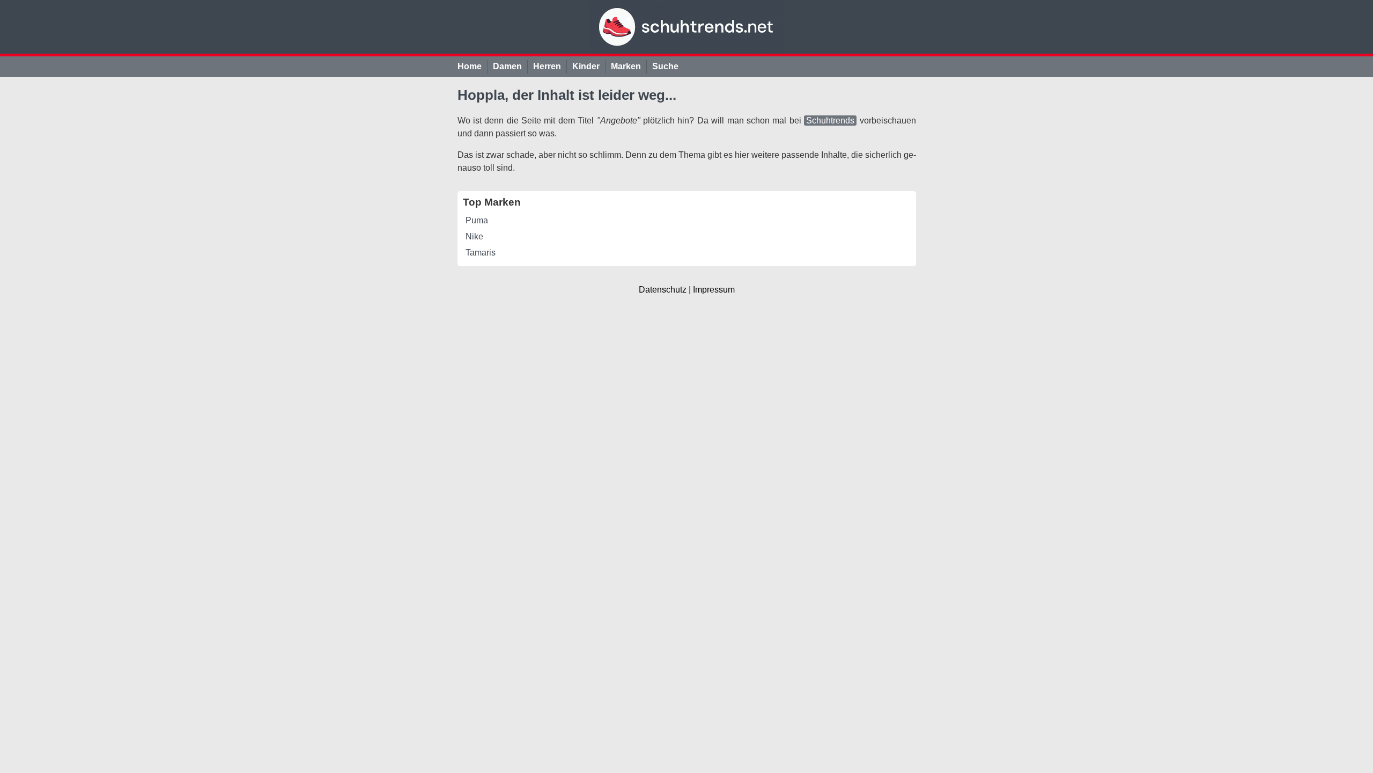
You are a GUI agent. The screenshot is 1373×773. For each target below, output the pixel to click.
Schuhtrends (830, 120)
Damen (507, 66)
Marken (626, 66)
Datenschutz (662, 289)
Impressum (714, 289)
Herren (547, 66)
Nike (474, 236)
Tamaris (481, 252)
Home (469, 66)
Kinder (586, 66)
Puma (477, 220)
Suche (665, 66)
